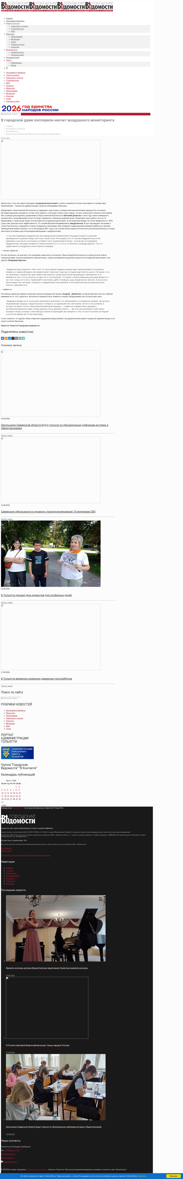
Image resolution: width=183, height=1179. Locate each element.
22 (17, 796)
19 (8, 796)
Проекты (10, 86)
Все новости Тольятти (15, 128)
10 (2, 793)
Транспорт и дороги (14, 78)
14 (14, 793)
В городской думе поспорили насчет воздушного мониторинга (33, 134)
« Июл (3, 805)
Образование (11, 91)
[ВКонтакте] (2, 338)
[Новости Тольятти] (57, 12)
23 (20, 796)
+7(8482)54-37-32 (12, 1150)
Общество (10, 88)
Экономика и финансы (15, 73)
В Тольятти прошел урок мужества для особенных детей (36, 595)
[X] (12, 338)
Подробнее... (142, 1176)
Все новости (6, 848)
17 (2, 796)
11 (5, 793)
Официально (11, 873)
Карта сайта (6, 851)
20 (11, 796)
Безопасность (12, 131)
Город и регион (12, 75)
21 (14, 796)
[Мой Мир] (9, 338)
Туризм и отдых (12, 101)
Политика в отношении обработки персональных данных (25, 855)
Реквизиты (10, 881)
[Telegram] (23, 338)
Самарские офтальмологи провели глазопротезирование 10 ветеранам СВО (48, 511)
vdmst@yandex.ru (8, 1154)
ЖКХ (8, 83)
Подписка (10, 878)
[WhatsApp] (19, 338)
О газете (9, 871)
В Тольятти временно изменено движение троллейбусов (36, 678)
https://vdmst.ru (7, 1158)
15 (17, 793)
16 (20, 793)
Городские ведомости (36, 1169)
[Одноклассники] (5, 338)
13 (11, 793)
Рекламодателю (13, 876)
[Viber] (16, 338)
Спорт (8, 99)
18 (5, 796)
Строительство (12, 80)
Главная (9, 126)
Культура (10, 96)
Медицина (10, 93)
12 (8, 793)
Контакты (10, 884)
